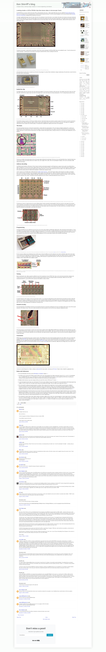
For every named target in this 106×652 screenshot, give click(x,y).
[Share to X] (23, 402)
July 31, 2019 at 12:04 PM (23, 461)
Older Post (74, 617)
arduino (81, 82)
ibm (85, 88)
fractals (82, 87)
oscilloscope (81, 91)
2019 (82, 114)
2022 (82, 109)
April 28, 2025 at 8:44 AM (23, 569)
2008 (82, 156)
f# (86, 86)
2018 (82, 141)
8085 (86, 79)
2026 (82, 103)
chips (20, 404)
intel (83, 89)
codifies (20, 442)
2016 (82, 144)
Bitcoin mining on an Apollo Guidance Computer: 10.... (84, 130)
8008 (84, 79)
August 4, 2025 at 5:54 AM (23, 586)
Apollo (84, 81)
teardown (87, 98)
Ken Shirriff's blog (26, 4)
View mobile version (46, 619)
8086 (88, 79)
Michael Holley (63, 252)
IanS (20, 492)
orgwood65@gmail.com (23, 602)
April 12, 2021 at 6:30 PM (23, 557)
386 (80, 79)
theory (80, 99)
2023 (82, 108)
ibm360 (81, 89)
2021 (82, 111)
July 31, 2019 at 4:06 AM (23, 446)
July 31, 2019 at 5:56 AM (23, 453)
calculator (87, 83)
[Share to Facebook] (24, 402)
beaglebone (87, 82)
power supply (83, 92)
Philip (20, 425)
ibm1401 (87, 88)
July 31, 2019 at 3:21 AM (23, 438)
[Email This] (21, 402)
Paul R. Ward (21, 508)
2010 (82, 153)
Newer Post (19, 617)
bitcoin (81, 83)
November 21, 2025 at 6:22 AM (24, 606)
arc (88, 81)
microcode (87, 90)
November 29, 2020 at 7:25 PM (24, 548)
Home (46, 617)
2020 (82, 112)
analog (81, 81)
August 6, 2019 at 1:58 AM (23, 496)
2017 (82, 142)
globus (88, 87)
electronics (82, 86)
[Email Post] (18, 402)
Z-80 (84, 99)
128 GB (45, 341)
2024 (82, 106)
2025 (82, 105)
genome (85, 87)
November (84, 115)
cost (54, 252)
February (83, 138)
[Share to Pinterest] (25, 402)
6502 (82, 79)
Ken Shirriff (21, 464)
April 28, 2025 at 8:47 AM (23, 579)
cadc (85, 83)
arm (84, 82)
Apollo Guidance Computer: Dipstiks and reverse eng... (85, 127)
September (84, 118)
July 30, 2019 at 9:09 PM (23, 431)
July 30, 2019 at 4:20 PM (23, 421)
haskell (80, 88)
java (88, 89)
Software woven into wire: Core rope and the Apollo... (85, 133)
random (87, 92)
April (82, 136)
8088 (82, 80)
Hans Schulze (21, 457)
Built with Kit (36, 640)
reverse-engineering (83, 94)
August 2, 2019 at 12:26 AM (24, 478)
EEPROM (42, 340)
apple (86, 81)
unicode (83, 99)
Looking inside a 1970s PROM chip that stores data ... (85, 123)
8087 (80, 80)
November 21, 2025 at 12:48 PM (24, 612)
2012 (82, 150)
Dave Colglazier (22, 471)
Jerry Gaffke (21, 539)
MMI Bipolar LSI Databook (38, 373)
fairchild (88, 86)
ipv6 (85, 89)
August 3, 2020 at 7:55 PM (23, 536)
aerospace (86, 80)
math (84, 90)
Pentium (85, 91)
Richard (20, 409)
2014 (82, 147)
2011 (82, 151)
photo (88, 91)
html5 (84, 88)
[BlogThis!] (22, 402)
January (83, 139)
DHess (20, 449)
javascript (81, 90)
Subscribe (81, 10)
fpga (80, 87)
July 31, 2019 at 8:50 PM (23, 467)
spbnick (20, 434)
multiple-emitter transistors (42, 171)
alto (88, 80)
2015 (82, 145)
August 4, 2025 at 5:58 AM (23, 592)
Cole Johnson (21, 481)
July (82, 121)
